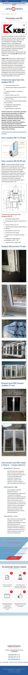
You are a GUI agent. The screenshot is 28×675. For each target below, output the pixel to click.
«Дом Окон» (18, 670)
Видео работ (24, 1)
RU (5, 1)
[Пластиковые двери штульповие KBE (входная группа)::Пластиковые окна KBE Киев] (14, 405)
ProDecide (18, 671)
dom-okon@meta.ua (14, 659)
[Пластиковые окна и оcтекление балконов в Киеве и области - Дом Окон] (14, 9)
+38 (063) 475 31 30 (14, 657)
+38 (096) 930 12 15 (14, 655)
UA (7, 1)
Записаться (14, 558)
